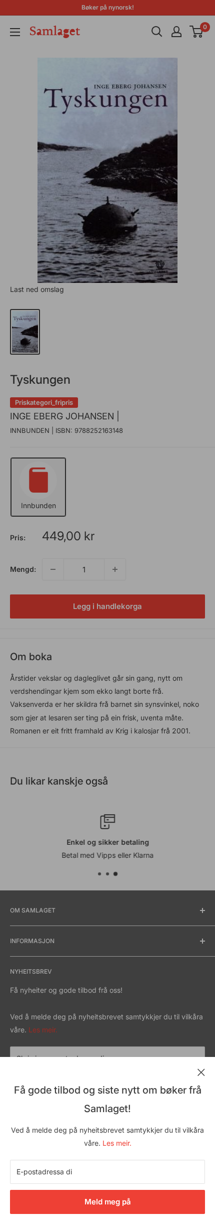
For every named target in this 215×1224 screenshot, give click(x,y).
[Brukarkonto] (177, 31)
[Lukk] (201, 1071)
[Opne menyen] (15, 32)
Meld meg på (107, 1201)
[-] (53, 569)
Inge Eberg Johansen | (65, 416)
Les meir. (117, 1143)
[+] (115, 569)
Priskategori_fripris (44, 402)
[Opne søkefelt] (157, 31)
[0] (196, 32)
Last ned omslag (37, 289)
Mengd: (23, 569)
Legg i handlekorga (107, 606)
